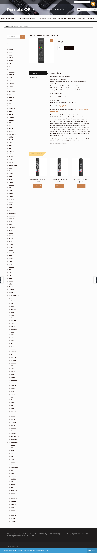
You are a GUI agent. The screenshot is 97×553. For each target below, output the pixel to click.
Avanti (12, 450)
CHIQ (10, 159)
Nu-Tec (11, 238)
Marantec (13, 504)
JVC (10, 123)
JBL (10, 94)
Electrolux (13, 309)
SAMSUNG (11, 74)
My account (81, 18)
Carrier (12, 391)
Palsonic (11, 120)
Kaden (12, 318)
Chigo (12, 323)
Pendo (10, 176)
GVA (10, 125)
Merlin (12, 507)
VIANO (10, 55)
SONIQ (10, 52)
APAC (12, 298)
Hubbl (10, 278)
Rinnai (12, 431)
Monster (11, 247)
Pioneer (11, 156)
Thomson (11, 117)
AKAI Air (13, 371)
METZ (10, 221)
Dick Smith (12, 91)
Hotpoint (13, 411)
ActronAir (13, 385)
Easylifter (13, 479)
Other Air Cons (15, 436)
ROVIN (10, 241)
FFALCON (11, 185)
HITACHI (13, 349)
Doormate (13, 476)
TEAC (10, 63)
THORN (11, 244)
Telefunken (12, 289)
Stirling (13, 416)
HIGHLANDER (12, 213)
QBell (10, 230)
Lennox (13, 414)
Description (33, 73)
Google (11, 250)
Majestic (11, 236)
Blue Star (13, 320)
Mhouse (13, 510)
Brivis (12, 408)
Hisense (11, 60)
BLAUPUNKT (12, 199)
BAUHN (11, 58)
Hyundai (11, 286)
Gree (12, 343)
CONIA (12, 334)
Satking (11, 137)
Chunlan (13, 337)
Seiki (10, 145)
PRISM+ (11, 261)
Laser (10, 272)
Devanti (11, 139)
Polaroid (11, 193)
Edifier (10, 190)
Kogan (12, 332)
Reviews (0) (33, 77)
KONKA (11, 233)
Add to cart (69, 48)
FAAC (12, 487)
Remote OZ (18, 9)
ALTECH (11, 114)
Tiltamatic (13, 521)
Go (22, 36)
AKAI (10, 106)
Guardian (13, 496)
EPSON (11, 281)
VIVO (10, 69)
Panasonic (11, 72)
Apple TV (11, 97)
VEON (10, 269)
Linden (11, 173)
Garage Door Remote (59, 18)
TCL (10, 80)
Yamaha (11, 258)
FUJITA (13, 377)
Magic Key (13, 501)
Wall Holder (14, 439)
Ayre (12, 405)
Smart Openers (15, 513)
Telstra (11, 86)
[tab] (38, 73)
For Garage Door (13, 442)
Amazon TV (12, 108)
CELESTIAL (12, 216)
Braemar (13, 388)
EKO (10, 187)
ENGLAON (11, 267)
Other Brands (12, 292)
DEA (12, 470)
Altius (10, 284)
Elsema (13, 484)
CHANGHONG (12, 134)
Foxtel (10, 171)
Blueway (13, 419)
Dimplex (13, 394)
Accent (13, 445)
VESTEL (11, 162)
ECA (12, 481)
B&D (12, 453)
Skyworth (11, 151)
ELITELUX (11, 219)
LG (9, 66)
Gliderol (13, 493)
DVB (10, 148)
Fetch (10, 204)
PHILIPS (11, 182)
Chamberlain (14, 467)
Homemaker (14, 329)
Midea (12, 340)
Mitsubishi (13, 357)
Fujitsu (12, 312)
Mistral (13, 326)
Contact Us (71, 18)
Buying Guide (10, 18)
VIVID (10, 255)
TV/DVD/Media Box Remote (26, 18)
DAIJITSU (13, 433)
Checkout (91, 18)
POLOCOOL (14, 380)
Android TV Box (13, 165)
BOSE (10, 264)
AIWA (11, 26)
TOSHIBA (11, 89)
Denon (10, 111)
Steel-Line (13, 515)
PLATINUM (11, 227)
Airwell (13, 301)
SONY (10, 77)
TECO (10, 275)
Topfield (11, 83)
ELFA (12, 397)
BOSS (12, 459)
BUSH (10, 224)
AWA (10, 103)
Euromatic (13, 428)
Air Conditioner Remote (44, 18)
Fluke (10, 168)
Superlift (13, 518)
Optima (13, 425)
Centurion (13, 465)
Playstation (12, 253)
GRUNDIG (11, 131)
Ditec (12, 473)
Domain (13, 374)
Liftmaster (14, 498)
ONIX (10, 210)
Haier (12, 399)
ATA (12, 448)
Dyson (12, 315)
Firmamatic (14, 490)
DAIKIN (12, 306)
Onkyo (10, 207)
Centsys (13, 462)
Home (7, 26)
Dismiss (92, 550)
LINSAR (11, 196)
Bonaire (13, 383)
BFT (12, 456)
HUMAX (11, 202)
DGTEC (11, 179)
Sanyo (10, 142)
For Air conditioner (14, 295)
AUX (12, 303)
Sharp (10, 100)
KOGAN (11, 49)
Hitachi (11, 128)
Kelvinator (13, 351)
